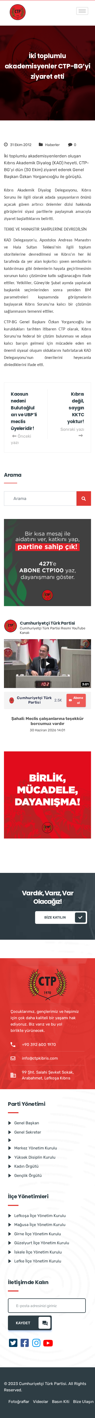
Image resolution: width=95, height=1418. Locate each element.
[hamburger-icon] (82, 11)
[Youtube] (48, 1343)
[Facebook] (25, 1343)
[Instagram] (36, 1343)
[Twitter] (13, 1343)
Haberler (52, 145)
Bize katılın (55, 917)
